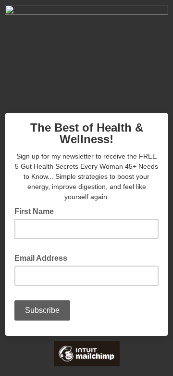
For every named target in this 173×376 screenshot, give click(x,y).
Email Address (43, 257)
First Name (34, 211)
